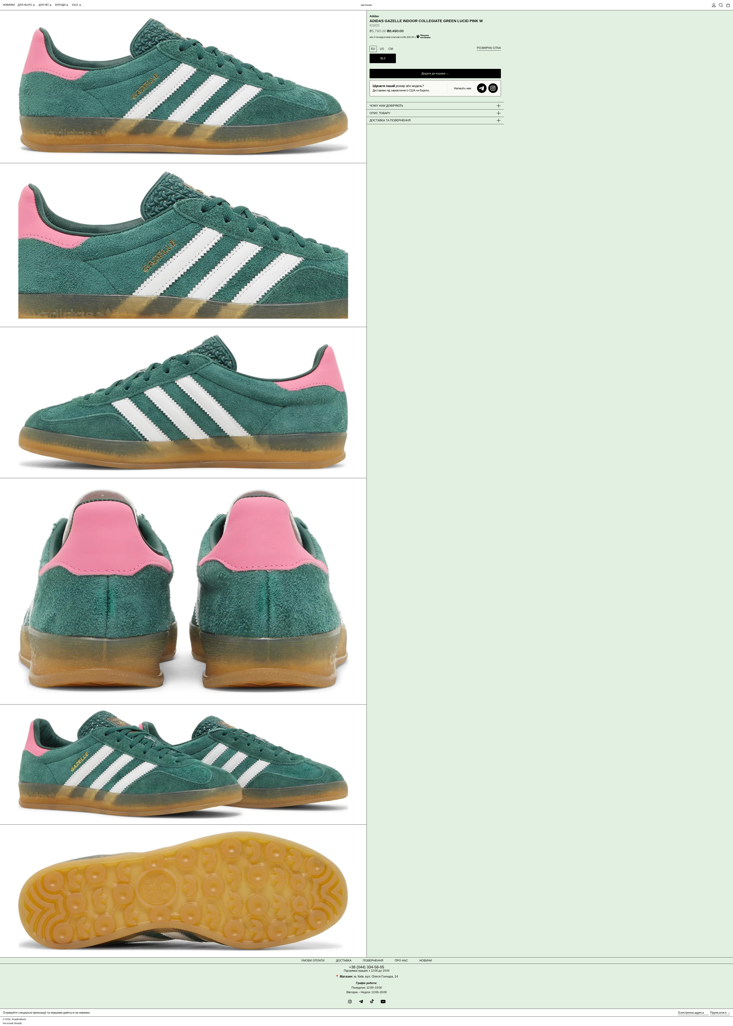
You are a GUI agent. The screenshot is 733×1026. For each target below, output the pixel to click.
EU (373, 48)
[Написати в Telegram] (482, 88)
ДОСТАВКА (343, 960)
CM (390, 48)
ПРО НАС (401, 960)
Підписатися (718, 1012)
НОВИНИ (425, 960)
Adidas (374, 16)
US (382, 48)
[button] (721, 5)
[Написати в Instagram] (493, 88)
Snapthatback (19, 1019)
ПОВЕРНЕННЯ (373, 960)
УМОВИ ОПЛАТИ (313, 960)
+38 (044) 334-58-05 (366, 967)
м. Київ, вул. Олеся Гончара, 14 (376, 976)
